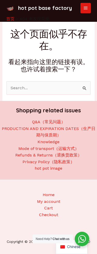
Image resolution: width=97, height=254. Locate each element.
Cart (48, 207)
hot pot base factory (45, 8)
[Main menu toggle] (85, 8)
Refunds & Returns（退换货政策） (48, 155)
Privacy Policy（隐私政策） (48, 161)
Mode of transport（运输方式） (48, 148)
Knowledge (48, 141)
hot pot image (48, 168)
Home (49, 194)
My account (48, 201)
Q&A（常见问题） (48, 121)
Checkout (48, 214)
